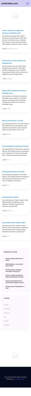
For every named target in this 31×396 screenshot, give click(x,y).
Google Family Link (12, 48)
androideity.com (9, 3)
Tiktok (9, 108)
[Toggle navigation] (27, 3)
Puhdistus (9, 210)
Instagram (10, 78)
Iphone (9, 134)
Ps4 (8, 185)
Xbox (8, 159)
